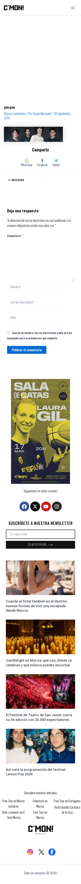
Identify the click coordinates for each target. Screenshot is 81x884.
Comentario (14, 236)
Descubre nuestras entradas (40, 792)
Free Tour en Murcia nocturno (13, 803)
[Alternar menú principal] (72, 8)
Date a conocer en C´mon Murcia (13, 815)
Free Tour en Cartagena (67, 801)
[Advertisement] (40, 58)
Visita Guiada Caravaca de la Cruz (67, 810)
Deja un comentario (15, 113)
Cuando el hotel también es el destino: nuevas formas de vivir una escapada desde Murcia (37, 606)
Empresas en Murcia (40, 803)
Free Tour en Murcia (40, 815)
